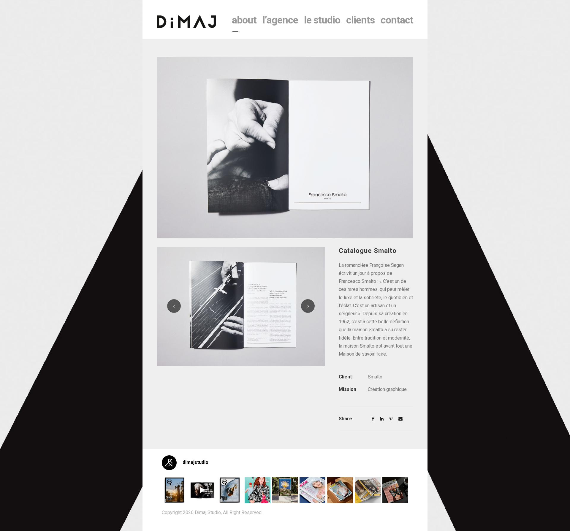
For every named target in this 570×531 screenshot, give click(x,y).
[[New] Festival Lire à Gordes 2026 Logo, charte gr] (285, 490)
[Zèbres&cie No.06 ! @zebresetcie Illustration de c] (257, 490)
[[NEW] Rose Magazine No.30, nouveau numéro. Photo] (312, 490)
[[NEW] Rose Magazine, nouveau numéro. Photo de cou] (340, 490)
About (244, 20)
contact (397, 20)
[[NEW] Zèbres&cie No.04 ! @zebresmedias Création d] (395, 490)
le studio (322, 20)
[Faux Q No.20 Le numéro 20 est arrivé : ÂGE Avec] (175, 490)
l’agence (280, 20)
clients (360, 20)
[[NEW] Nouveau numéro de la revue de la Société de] (368, 490)
